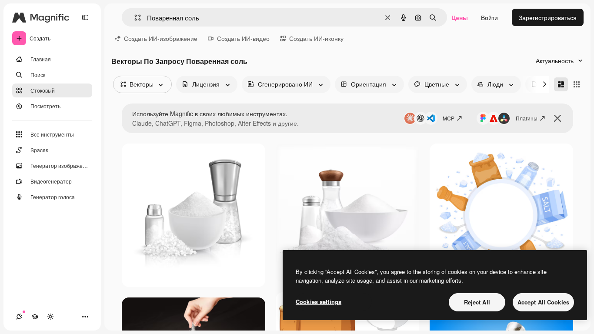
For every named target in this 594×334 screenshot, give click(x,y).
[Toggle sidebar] (85, 17)
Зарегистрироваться (548, 17)
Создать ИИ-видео (243, 38)
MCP (448, 118)
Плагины (526, 118)
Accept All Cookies (543, 302)
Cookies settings (318, 301)
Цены (459, 17)
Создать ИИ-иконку (316, 38)
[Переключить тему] (50, 317)
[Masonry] (561, 84)
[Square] (577, 84)
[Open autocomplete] (134, 17)
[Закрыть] (557, 118)
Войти (489, 17)
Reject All (477, 302)
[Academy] (35, 317)
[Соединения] (19, 317)
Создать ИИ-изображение (160, 38)
